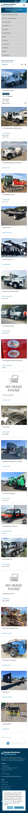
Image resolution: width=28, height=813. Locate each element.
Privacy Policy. (7, 801)
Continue (10, 807)
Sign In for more (6, 103)
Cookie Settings (19, 807)
